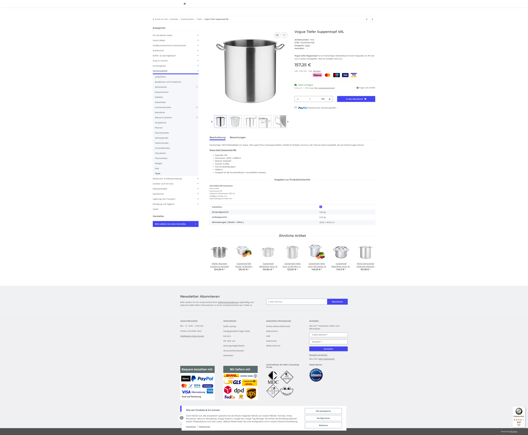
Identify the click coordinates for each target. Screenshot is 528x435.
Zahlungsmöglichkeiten (234, 345)
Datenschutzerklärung (228, 302)
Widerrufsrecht (273, 345)
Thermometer (161, 158)
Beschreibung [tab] (218, 137)
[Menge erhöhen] (330, 99)
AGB (268, 336)
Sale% (155, 209)
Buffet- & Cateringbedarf (164, 55)
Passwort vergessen (318, 355)
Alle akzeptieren (323, 411)
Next (288, 121)
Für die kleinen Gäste (162, 35)
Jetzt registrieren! (327, 359)
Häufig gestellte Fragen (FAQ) (236, 331)
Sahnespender (161, 138)
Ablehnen (323, 425)
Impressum (191, 426)
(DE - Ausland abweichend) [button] (324, 88)
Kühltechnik (158, 50)
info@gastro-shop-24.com (192, 336)
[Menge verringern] (298, 99)
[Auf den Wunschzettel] (284, 35)
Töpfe (307, 45)
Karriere (227, 336)
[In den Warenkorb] (212, 28)
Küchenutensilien (163, 107)
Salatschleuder (162, 143)
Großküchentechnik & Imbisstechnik (169, 45)
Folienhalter (160, 102)
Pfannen (159, 127)
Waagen (158, 163)
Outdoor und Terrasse (163, 183)
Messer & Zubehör (163, 117)
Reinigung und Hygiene (163, 204)
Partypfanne (160, 122)
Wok (157, 168)
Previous (212, 121)
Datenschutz (204, 426)
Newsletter (228, 355)
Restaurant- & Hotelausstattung (167, 178)
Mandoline (160, 112)
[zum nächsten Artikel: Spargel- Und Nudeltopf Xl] (372, 19)
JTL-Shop (513, 431)
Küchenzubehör (160, 71)
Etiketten (159, 97)
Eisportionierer (162, 92)
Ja (320, 207)
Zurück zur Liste (161, 19)
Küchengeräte (159, 66)
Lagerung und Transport (164, 199)
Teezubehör (160, 153)
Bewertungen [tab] (238, 137)
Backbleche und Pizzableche (168, 82)
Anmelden (328, 349)
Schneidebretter (162, 148)
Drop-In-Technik (160, 60)
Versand (317, 71)
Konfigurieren (323, 418)
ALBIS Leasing (229, 326)
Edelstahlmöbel (160, 188)
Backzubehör (161, 87)
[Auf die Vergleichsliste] (277, 35)
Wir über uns (229, 341)
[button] (176, 35)
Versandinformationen (233, 350)
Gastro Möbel (159, 40)
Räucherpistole (162, 132)
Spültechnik (158, 194)
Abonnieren (337, 301)
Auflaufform (160, 77)
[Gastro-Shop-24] (184, 3)
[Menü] (523, 408)
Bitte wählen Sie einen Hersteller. (170, 224)
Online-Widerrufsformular (278, 326)
